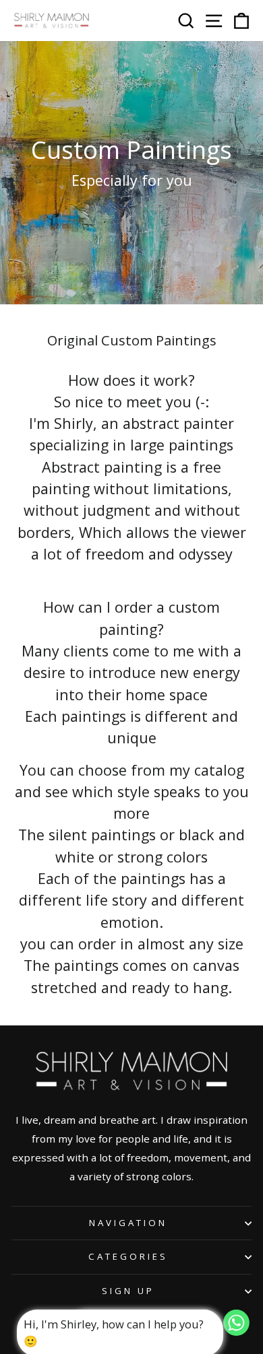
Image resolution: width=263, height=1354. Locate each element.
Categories (128, 1256)
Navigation (128, 1223)
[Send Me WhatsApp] (236, 1331)
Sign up (128, 1291)
